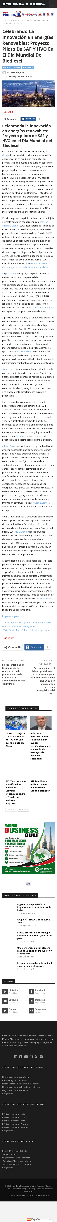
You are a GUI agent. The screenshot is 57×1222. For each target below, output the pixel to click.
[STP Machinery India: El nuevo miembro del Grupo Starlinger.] (41, 770)
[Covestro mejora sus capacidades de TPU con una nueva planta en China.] (16, 723)
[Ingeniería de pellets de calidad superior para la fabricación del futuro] (8, 966)
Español (35, 1219)
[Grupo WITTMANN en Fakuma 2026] (8, 923)
